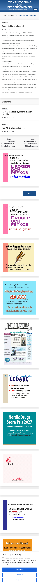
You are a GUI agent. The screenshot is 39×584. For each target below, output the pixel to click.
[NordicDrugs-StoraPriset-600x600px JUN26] (19, 445)
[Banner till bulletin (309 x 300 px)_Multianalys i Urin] (17, 482)
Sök (29, 193)
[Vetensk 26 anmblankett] (18, 233)
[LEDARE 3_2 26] (18, 402)
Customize (19, 575)
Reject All (19, 580)
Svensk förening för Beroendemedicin (19, 4)
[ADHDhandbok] (18, 529)
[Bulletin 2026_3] (17, 364)
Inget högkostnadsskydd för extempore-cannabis (17, 112)
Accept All (19, 569)
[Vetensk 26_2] (18, 182)
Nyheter (5, 23)
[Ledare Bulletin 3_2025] (19, 314)
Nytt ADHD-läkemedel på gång (13, 128)
